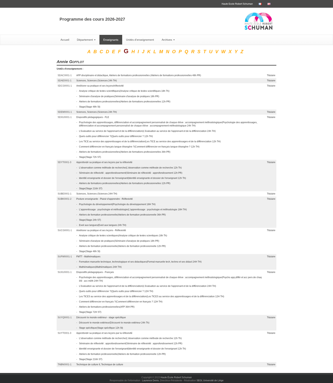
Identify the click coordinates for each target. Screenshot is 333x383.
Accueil (65, 39)
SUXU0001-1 (65, 272)
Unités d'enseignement (140, 39)
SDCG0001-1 (65, 85)
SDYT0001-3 (64, 162)
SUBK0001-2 (64, 199)
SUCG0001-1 (65, 230)
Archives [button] (167, 39)
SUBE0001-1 (64, 193)
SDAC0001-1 (65, 75)
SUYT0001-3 (64, 333)
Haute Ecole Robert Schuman (237, 4)
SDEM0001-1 (65, 112)
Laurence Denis (150, 380)
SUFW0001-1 (65, 256)
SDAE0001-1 (64, 80)
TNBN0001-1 (64, 364)
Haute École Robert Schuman (176, 377)
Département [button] (85, 39)
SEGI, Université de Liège (210, 380)
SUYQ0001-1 (65, 317)
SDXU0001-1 (65, 117)
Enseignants (110, 39)
